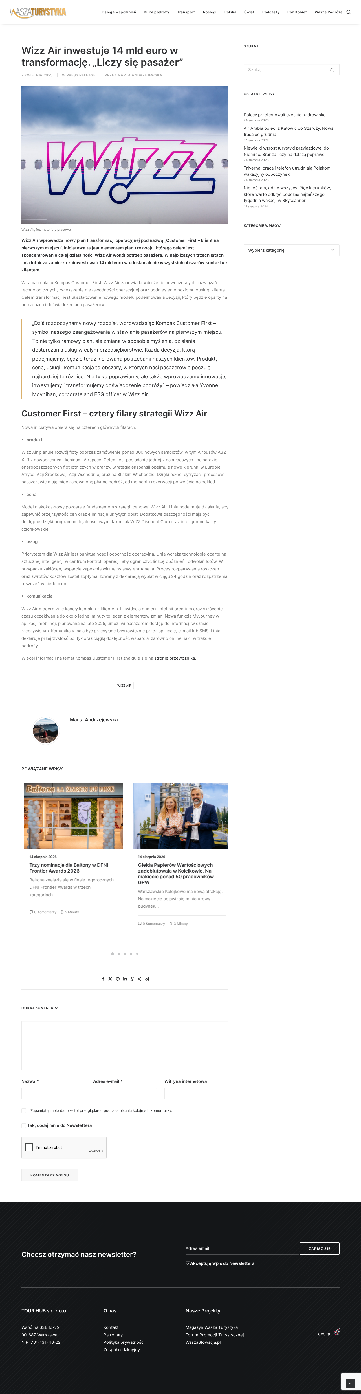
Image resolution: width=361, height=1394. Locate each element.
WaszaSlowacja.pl (203, 1342)
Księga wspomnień (119, 12)
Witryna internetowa (185, 1081)
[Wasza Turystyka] (38, 12)
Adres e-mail (108, 1081)
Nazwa (30, 1081)
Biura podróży (156, 12)
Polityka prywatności (124, 1342)
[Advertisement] (292, 312)
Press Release (81, 75)
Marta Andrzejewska (140, 75)
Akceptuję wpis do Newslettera (222, 1263)
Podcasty (270, 12)
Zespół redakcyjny (122, 1349)
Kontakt (111, 1327)
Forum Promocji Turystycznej (215, 1335)
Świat (249, 12)
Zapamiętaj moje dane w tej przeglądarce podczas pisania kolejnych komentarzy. (101, 1110)
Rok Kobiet (297, 12)
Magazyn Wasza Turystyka (212, 1327)
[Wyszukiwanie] (348, 12)
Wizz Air (124, 686)
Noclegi (210, 12)
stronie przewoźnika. (175, 658)
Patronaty (113, 1335)
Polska (230, 12)
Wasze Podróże (329, 12)
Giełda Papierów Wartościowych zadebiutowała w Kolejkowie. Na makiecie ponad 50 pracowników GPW (173, 873)
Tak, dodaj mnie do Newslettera (59, 1125)
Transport (186, 12)
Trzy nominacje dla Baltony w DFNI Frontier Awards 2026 (66, 867)
